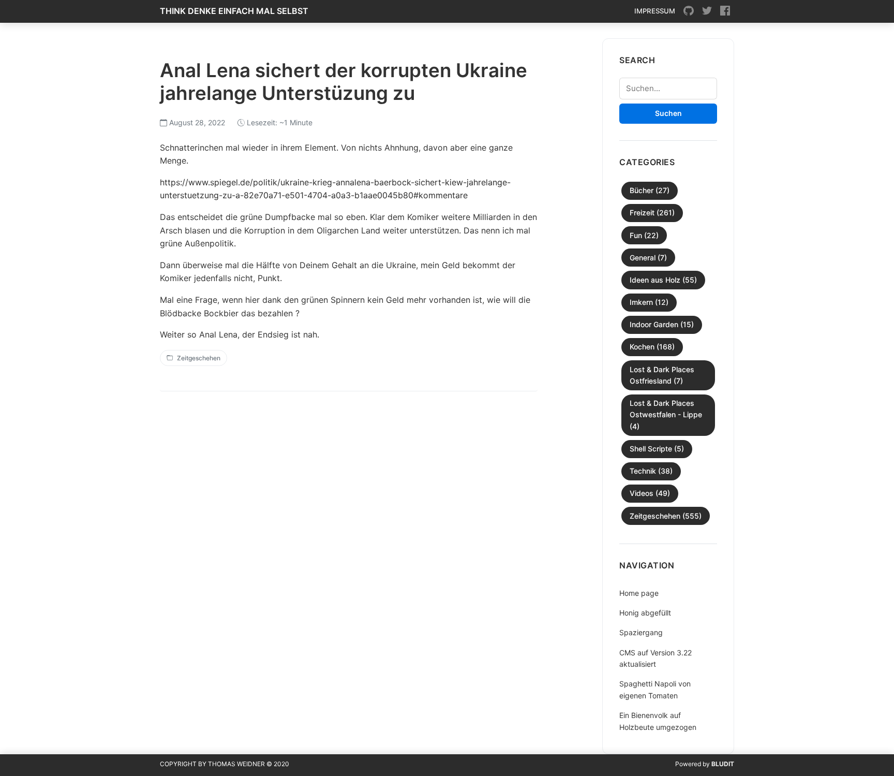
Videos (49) (650, 493)
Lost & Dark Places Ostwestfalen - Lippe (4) (666, 415)
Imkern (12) (649, 302)
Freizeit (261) (652, 212)
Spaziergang (641, 632)
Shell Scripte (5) (657, 448)
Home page (639, 593)
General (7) (648, 257)
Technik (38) (651, 470)
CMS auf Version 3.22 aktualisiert (655, 658)
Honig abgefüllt (645, 612)
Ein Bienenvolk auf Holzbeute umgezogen (657, 721)
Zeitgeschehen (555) (666, 515)
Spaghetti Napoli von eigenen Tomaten (655, 689)
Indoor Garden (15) (662, 324)
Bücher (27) (649, 190)
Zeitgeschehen (198, 358)
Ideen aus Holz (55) (663, 279)
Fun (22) (644, 235)
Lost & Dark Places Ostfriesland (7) (662, 375)
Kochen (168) (652, 346)
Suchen (668, 113)
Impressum (654, 11)
